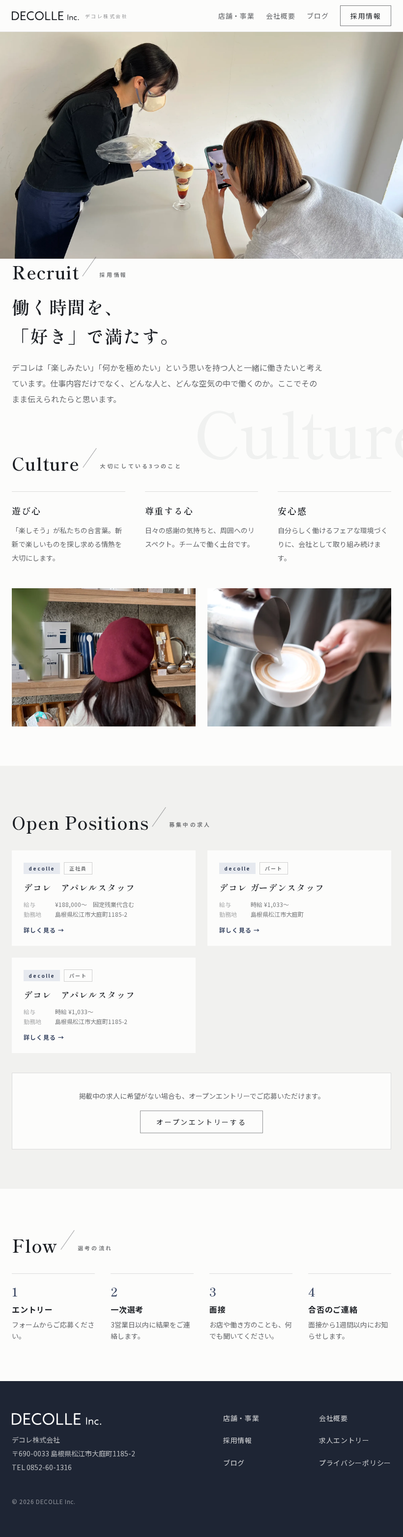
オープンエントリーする (201, 1122)
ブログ (317, 16)
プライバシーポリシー (355, 1463)
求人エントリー (344, 1440)
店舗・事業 (236, 16)
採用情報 (365, 16)
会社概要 (280, 16)
